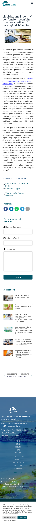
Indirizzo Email (13, 238)
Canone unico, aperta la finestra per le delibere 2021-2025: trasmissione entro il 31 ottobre (23, 342)
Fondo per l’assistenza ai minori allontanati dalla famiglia (23, 306)
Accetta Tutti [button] (22, 517)
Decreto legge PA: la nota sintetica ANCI (22, 296)
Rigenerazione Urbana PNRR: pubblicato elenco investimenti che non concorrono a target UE (23, 330)
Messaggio (10, 249)
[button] (6, 209)
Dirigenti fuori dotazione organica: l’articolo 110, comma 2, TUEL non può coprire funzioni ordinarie (23, 354)
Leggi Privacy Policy (9, 520)
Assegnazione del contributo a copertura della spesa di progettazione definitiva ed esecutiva (23, 318)
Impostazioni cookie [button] (9, 517)
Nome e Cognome (13, 227)
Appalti (18, 188)
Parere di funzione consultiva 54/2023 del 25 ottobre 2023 (18, 81)
